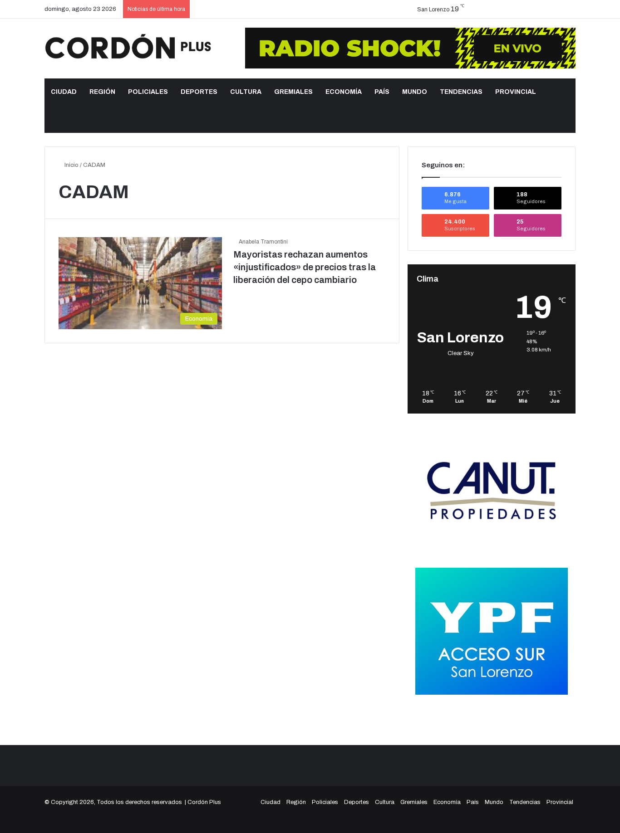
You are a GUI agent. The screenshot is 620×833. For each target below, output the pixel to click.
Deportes (199, 91)
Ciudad (64, 91)
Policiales (148, 91)
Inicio (71, 165)
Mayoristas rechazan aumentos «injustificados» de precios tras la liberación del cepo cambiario (304, 267)
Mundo (414, 91)
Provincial (515, 91)
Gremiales (293, 91)
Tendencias (461, 91)
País (381, 91)
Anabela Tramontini (263, 242)
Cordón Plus (204, 802)
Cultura (245, 91)
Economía (343, 91)
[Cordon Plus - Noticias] (128, 46)
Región (102, 91)
